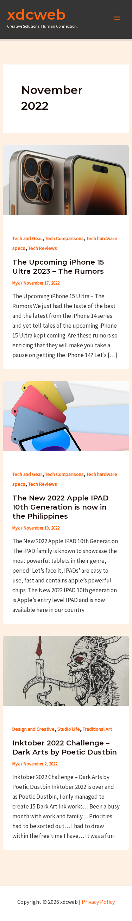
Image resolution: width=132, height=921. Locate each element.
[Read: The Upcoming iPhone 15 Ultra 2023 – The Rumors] (66, 179)
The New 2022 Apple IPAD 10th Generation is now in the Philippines (60, 507)
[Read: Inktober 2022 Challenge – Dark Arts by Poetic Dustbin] (66, 670)
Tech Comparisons (64, 238)
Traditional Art (97, 729)
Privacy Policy (98, 901)
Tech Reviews (42, 248)
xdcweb (36, 14)
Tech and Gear (27, 238)
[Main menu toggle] (117, 18)
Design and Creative (33, 729)
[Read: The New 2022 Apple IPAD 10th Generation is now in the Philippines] (66, 415)
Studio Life (68, 729)
